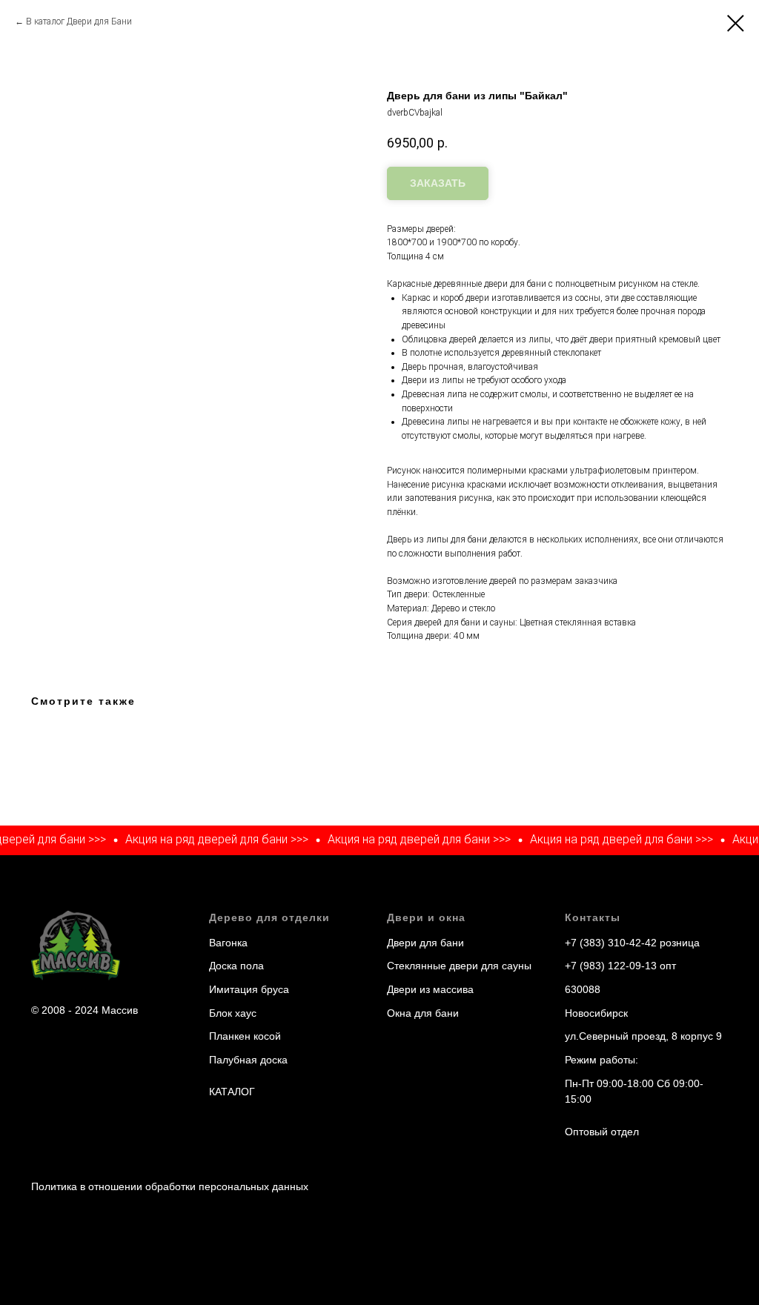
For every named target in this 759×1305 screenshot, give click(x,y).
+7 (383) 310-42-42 (611, 943)
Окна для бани (423, 1013)
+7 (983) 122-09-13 (611, 966)
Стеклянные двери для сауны (459, 966)
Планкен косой (245, 1036)
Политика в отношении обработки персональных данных (169, 1186)
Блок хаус (232, 1013)
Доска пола (236, 966)
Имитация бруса (249, 989)
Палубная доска (248, 1060)
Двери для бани (425, 943)
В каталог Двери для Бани (79, 21)
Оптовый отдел (602, 1132)
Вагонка (228, 943)
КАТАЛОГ (232, 1092)
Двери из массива (430, 989)
